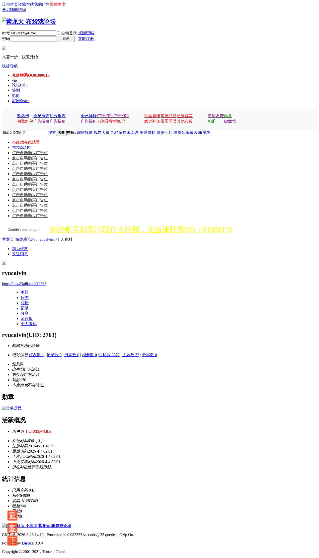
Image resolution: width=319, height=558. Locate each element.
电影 (16, 95)
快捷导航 (10, 66)
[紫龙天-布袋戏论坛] (29, 21)
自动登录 (69, 33)
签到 (16, 90)
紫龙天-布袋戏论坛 (18, 239)
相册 (25, 303)
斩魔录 (204, 132)
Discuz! (28, 543)
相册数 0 (89, 355)
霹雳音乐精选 (185, 132)
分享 (25, 313)
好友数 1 (36, 355)
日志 (25, 297)
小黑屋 (31, 526)
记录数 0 (54, 355)
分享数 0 (149, 355)
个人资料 (29, 324)
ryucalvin (45, 239)
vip (14, 80)
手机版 (19, 526)
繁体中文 (58, 4)
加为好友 (20, 249)
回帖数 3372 (109, 355)
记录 (25, 308)
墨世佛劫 (148, 132)
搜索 (52, 132)
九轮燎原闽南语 (125, 132)
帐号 (6, 33)
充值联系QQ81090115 (31, 75)
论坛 (20, 85)
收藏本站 (26, 4)
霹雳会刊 (164, 132)
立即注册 (86, 38)
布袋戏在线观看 (26, 142)
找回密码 (86, 33)
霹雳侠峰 (85, 132)
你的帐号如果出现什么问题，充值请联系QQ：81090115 (141, 229)
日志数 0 (71, 355)
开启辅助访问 (14, 9)
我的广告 (42, 4)
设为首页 (10, 4)
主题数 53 (130, 355)
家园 (20, 101)
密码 (6, 38)
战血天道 (102, 132)
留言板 (27, 318)
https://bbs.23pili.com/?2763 (24, 283)
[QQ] (7, 526)
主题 (25, 292)
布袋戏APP (21, 147)
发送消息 (20, 254)
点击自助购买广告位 (30, 153)
